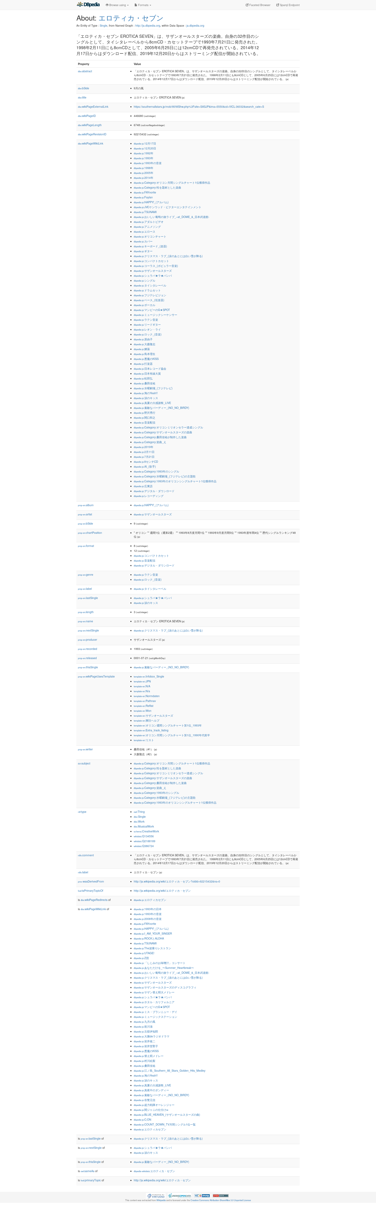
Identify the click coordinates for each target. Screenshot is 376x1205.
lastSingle (88, 598)
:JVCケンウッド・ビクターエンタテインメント (167, 207)
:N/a (142, 691)
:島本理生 (144, 354)
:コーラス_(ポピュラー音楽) (156, 266)
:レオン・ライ (147, 329)
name (85, 621)
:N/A (142, 686)
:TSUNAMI (145, 212)
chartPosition (90, 533)
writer (85, 749)
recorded (87, 649)
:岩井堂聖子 (146, 1046)
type (82, 812)
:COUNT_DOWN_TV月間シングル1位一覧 (165, 1124)
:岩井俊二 (144, 1041)
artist (85, 514)
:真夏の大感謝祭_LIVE (152, 403)
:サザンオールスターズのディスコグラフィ (165, 987)
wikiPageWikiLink (90, 143)
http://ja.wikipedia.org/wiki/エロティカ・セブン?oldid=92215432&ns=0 (177, 881)
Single (103, 25)
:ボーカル (144, 305)
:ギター (143, 251)
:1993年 (143, 158)
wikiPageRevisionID (92, 134)
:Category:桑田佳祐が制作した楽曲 (160, 437)
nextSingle (88, 630)
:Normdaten (147, 696)
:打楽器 (143, 364)
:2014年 (143, 178)
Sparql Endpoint (289, 5)
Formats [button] (143, 5)
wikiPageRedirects (94, 900)
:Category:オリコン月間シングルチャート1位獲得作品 (172, 182)
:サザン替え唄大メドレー (154, 992)
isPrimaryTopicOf (90, 890)
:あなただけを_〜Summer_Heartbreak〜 (164, 968)
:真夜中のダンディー (151, 1090)
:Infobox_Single (149, 676)
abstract (85, 71)
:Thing (139, 812)
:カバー (143, 241)
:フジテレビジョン (150, 295)
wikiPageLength (90, 125)
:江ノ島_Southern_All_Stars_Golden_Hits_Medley (169, 1070)
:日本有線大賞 (147, 373)
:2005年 (143, 173)
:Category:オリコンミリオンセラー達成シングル (168, 427)
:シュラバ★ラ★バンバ (153, 275)
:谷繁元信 (144, 1100)
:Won (142, 711)
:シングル (144, 280)
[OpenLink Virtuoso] (155, 1195)
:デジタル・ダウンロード (154, 491)
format (86, 546)
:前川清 (143, 1026)
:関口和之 (144, 417)
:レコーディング (149, 496)
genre (85, 574)
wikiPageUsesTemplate (96, 676)
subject (84, 763)
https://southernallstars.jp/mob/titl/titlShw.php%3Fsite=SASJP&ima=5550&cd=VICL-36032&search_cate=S (199, 106)
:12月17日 (145, 143)
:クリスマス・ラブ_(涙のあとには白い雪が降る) (168, 256)
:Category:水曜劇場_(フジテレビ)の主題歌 (165, 476)
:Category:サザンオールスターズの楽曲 (163, 432)
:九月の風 (144, 1021)
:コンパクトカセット (151, 261)
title (82, 97)
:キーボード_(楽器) (150, 246)
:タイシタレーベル (150, 285)
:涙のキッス (146, 398)
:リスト (144, 740)
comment (86, 855)
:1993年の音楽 (148, 163)
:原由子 (143, 339)
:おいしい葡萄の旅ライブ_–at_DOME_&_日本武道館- (171, 217)
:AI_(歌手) (145, 466)
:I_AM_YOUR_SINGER (153, 933)
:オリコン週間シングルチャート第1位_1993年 (168, 725)
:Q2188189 (144, 841)
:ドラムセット (147, 290)
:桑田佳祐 (144, 383)
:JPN (142, 681)
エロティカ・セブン (131, 18)
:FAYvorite (145, 192)
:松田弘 (143, 378)
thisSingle (88, 667)
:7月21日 (144, 457)
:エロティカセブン (150, 900)
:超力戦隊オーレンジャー (154, 1105)
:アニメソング (147, 227)
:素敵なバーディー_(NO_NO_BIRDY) (161, 408)
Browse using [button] (117, 5)
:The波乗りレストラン (152, 948)
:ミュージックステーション (155, 1017)
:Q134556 (144, 836)
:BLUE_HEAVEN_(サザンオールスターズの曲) (167, 1114)
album (86, 505)
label (85, 589)
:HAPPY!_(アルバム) (151, 202)
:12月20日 (145, 148)
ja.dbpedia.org (195, 25)
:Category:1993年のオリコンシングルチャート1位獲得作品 (175, 481)
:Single (140, 816)
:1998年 (143, 168)
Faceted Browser (259, 5)
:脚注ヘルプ (146, 720)
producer (87, 639)
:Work (139, 821)
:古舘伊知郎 (146, 1031)
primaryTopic (91, 1180)
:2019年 (143, 447)
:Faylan (143, 197)
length (86, 612)
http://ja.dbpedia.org (147, 25)
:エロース (144, 231)
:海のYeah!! (146, 393)
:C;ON (142, 1119)
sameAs (87, 1171)
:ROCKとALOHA (149, 938)
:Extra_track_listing (151, 730)
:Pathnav (145, 701)
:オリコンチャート (150, 236)
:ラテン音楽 (146, 320)
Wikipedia (161, 1200)
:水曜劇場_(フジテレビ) (153, 388)
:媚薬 (142, 349)
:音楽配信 (144, 422)
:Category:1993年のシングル (156, 471)
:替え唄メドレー (149, 1056)
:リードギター (147, 324)
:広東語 (143, 486)
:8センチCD (146, 461)
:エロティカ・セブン (154, 1171)
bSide (83, 88)
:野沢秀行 (144, 413)
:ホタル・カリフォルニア (154, 1002)
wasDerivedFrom (91, 881)
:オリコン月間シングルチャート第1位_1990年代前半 (172, 735)
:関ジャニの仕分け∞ (151, 1110)
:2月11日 (144, 452)
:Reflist (143, 706)
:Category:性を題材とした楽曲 (157, 187)
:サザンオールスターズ (153, 271)
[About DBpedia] (88, 5)
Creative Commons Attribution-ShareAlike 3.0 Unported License (221, 1200)
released (87, 658)
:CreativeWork (146, 831)
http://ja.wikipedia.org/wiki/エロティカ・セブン (162, 890)
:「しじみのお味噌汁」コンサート (159, 963)
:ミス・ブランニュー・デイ (155, 1012)
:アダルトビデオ (149, 222)
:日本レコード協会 (150, 368)
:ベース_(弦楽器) (149, 300)
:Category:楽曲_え (150, 442)
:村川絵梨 (144, 1061)
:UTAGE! (144, 953)
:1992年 (143, 153)
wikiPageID (87, 116)
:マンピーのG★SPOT (152, 310)
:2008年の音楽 (148, 919)
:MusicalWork (144, 826)
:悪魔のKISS (146, 359)
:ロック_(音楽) (148, 334)
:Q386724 (144, 846)
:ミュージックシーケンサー (155, 315)
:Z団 (141, 958)
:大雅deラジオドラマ (151, 1036)
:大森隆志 (144, 344)
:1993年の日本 (148, 909)
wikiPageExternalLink (93, 106)
